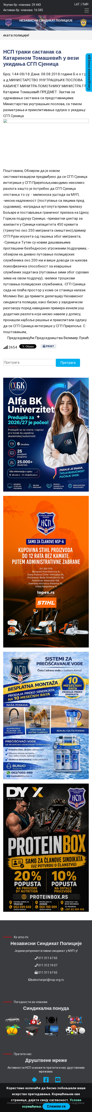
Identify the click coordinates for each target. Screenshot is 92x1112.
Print (49, 346)
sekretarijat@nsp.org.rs (47, 979)
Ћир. (85, 4)
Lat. (77, 4)
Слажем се (56, 1106)
